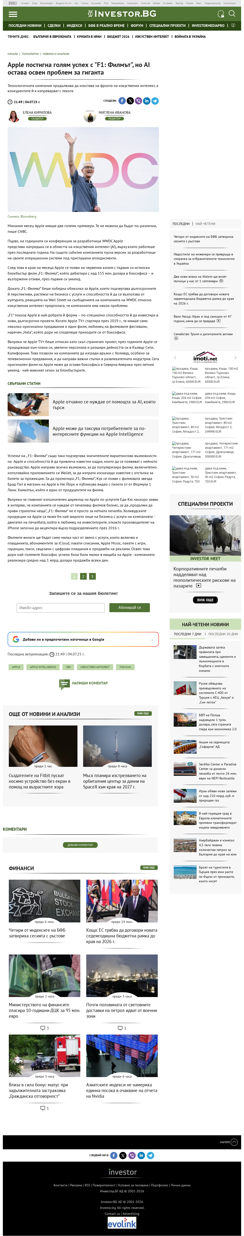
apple (16, 667)
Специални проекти (167, 25)
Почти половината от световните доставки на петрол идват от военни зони (121, 1010)
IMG (13, 3)
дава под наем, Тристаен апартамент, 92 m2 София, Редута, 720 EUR (221, 475)
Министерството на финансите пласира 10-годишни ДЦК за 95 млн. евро (44, 1010)
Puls (106, 3)
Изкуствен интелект (152, 36)
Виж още (205, 600)
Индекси (74, 25)
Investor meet (233, 25)
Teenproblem (117, 3)
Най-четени (205, 224)
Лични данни (181, 1185)
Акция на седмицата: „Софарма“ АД (214, 744)
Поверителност (104, 1185)
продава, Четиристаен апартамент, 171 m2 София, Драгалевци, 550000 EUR (221, 450)
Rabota (156, 3)
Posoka (189, 3)
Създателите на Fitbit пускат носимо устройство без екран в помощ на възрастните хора (39, 781)
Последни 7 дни (187, 634)
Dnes (34, 3)
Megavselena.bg (212, 3)
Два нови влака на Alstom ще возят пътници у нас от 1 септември (200, 278)
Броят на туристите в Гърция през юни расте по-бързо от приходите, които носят (216, 874)
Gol (76, 3)
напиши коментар (90, 683)
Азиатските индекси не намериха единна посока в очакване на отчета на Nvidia (121, 1090)
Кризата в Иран (89, 36)
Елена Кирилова (37, 112)
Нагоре (225, 1142)
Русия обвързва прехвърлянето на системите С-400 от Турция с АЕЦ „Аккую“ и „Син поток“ (216, 692)
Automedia (132, 3)
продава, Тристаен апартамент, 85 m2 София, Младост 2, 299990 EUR (218, 425)
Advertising (131, 1214)
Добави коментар (80, 845)
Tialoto (84, 3)
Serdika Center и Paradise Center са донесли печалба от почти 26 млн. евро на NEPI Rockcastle (218, 771)
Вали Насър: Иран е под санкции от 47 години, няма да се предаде (202, 318)
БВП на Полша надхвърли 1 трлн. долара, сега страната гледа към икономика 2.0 (218, 722)
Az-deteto (168, 3)
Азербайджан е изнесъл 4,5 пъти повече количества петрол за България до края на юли (218, 847)
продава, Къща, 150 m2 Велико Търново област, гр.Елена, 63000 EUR (221, 375)
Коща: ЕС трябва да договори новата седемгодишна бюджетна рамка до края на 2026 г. (204, 298)
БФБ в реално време (106, 25)
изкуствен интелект (95, 667)
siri (68, 667)
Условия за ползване (133, 1185)
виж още (143, 713)
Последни (181, 224)
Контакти (60, 1185)
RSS (87, 1185)
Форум (137, 25)
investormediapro (208, 25)
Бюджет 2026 (118, 36)
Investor (25, 3)
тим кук (125, 667)
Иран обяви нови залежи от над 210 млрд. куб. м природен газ (218, 795)
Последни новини (25, 25)
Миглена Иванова (115, 112)
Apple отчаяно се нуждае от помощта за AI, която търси (104, 404)
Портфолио (159, 1185)
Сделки (54, 25)
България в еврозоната (52, 36)
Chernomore (229, 3)
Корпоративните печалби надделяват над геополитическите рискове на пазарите (204, 577)
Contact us (112, 1214)
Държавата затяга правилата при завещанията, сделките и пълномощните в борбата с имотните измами (217, 659)
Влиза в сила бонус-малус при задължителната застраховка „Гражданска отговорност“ (38, 1090)
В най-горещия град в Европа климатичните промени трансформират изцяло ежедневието (218, 820)
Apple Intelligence (43, 667)
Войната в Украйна (190, 36)
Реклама (76, 1185)
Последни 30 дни (223, 634)
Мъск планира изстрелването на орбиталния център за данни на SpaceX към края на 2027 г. (114, 781)
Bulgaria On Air (63, 3)
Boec (198, 3)
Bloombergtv (46, 3)
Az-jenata (96, 3)
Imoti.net (145, 3)
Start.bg (179, 3)
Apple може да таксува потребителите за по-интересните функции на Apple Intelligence (99, 431)
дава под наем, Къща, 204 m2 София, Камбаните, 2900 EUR (220, 398)
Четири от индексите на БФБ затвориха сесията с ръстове (37, 933)
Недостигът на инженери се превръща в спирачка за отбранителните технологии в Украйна (204, 259)
